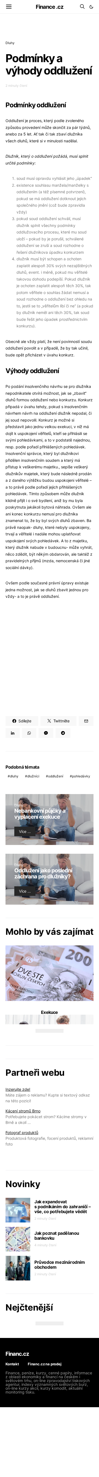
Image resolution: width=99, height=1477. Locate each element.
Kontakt (12, 1364)
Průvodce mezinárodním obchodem (59, 1264)
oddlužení (55, 776)
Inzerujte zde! (18, 1089)
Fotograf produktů (22, 1132)
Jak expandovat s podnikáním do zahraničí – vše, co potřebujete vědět (62, 1206)
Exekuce (49, 1012)
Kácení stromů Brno (23, 1111)
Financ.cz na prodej (45, 1364)
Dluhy (10, 43)
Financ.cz (17, 1354)
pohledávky (81, 776)
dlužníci (33, 776)
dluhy (14, 776)
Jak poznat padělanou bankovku (56, 1235)
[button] (91, 7)
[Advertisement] (49, 658)
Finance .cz (49, 7)
